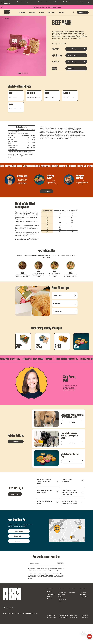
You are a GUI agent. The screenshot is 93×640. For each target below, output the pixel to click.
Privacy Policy (48, 576)
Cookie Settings (74, 617)
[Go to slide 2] (23, 73)
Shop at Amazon (72, 62)
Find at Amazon (19, 541)
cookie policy (64, 2)
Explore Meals (46, 191)
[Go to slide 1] (19, 73)
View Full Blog (15, 441)
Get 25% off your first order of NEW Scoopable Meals (47, 7)
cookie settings (79, 2)
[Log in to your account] (73, 12)
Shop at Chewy (72, 49)
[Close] (1, 2)
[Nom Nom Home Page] (12, 594)
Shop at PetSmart (72, 55)
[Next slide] (40, 73)
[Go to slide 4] (27, 73)
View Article (72, 422)
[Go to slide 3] (25, 73)
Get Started (82, 12)
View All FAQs (14, 494)
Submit (60, 563)
